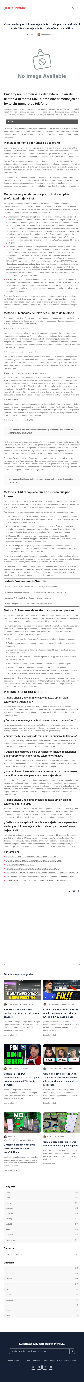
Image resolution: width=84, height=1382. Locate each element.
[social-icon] (33, 1367)
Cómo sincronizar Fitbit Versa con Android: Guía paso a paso (60, 1144)
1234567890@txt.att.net (70, 261)
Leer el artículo (10, 1035)
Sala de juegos (27, 1004)
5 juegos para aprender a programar (20, 864)
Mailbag (42, 1219)
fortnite (42, 1295)
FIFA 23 (72, 1004)
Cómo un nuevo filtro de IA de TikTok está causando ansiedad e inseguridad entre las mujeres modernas (60, 1079)
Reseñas (8, 1140)
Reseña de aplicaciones (23, 1140)
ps (42, 1268)
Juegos (64, 1004)
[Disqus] (42, 933)
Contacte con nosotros (31, 1360)
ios (42, 1289)
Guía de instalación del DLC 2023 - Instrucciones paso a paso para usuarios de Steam (39, 880)
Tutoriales (62, 1137)
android (42, 1274)
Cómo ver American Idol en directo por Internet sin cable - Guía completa (34, 860)
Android (42, 1224)
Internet (42, 1203)
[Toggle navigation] (78, 8)
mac (42, 1305)
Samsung (42, 1229)
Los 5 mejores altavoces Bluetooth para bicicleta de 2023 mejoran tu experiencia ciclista (40, 876)
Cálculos (25, 1069)
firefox (42, 1316)
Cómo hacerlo (42, 1213)
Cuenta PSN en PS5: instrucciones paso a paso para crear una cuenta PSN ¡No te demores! (21, 1079)
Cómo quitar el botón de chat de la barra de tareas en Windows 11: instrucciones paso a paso (42, 872)
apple (42, 1310)
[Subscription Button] (72, 1351)
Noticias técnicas (67, 1069)
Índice (12, 121)
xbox (42, 1284)
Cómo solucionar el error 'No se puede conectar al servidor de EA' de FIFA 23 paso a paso (61, 1013)
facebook (42, 1300)
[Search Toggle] (74, 8)
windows (42, 1279)
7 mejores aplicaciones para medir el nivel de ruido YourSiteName (19, 1148)
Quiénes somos (13, 1360)
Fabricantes (42, 1240)
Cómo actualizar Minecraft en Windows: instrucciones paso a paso (32, 857)
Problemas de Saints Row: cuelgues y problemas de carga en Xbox (21, 1013)
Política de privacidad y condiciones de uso (60, 1360)
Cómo (31, 34)
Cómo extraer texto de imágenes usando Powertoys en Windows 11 (32, 868)
